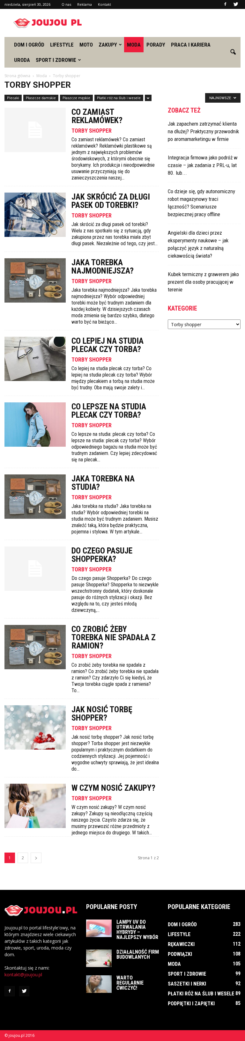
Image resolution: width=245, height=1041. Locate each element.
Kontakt (104, 4)
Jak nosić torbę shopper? (101, 713)
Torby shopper (91, 131)
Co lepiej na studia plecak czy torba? (107, 345)
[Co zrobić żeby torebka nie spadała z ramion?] (35, 647)
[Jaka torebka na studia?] (35, 496)
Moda (134, 44)
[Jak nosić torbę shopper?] (35, 727)
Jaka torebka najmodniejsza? (102, 266)
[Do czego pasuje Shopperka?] (35, 568)
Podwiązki (180, 954)
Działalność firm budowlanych (137, 954)
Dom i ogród (29, 44)
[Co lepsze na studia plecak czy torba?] (35, 424)
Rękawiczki (181, 944)
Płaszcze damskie (41, 97)
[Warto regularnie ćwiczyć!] (99, 984)
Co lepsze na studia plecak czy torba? (108, 411)
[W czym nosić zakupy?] (35, 806)
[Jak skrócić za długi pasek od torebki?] (35, 215)
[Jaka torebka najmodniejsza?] (35, 280)
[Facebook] (225, 4)
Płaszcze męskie (76, 97)
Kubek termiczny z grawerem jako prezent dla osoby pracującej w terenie (203, 282)
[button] (233, 52)
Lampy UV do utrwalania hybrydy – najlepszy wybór (137, 929)
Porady (155, 44)
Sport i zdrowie (56, 60)
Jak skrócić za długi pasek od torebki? (110, 201)
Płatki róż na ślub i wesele (119, 97)
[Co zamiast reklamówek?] (35, 130)
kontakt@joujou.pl (23, 974)
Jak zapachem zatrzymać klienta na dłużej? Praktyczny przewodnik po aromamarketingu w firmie (203, 131)
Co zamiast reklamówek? (96, 116)
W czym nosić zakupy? (113, 788)
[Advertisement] (165, 23)
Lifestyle (62, 44)
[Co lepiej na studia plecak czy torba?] (35, 359)
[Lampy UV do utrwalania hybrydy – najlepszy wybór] (99, 928)
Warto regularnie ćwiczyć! (130, 983)
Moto (86, 44)
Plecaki (13, 97)
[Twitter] (236, 4)
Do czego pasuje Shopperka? (101, 555)
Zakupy (108, 44)
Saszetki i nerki (187, 984)
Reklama (84, 4)
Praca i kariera (191, 44)
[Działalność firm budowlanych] (99, 958)
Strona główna (17, 75)
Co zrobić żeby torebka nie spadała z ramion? (113, 637)
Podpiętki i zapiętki (191, 1004)
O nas (66, 4)
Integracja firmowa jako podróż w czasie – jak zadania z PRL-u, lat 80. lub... (203, 165)
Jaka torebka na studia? (103, 483)
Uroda (22, 60)
